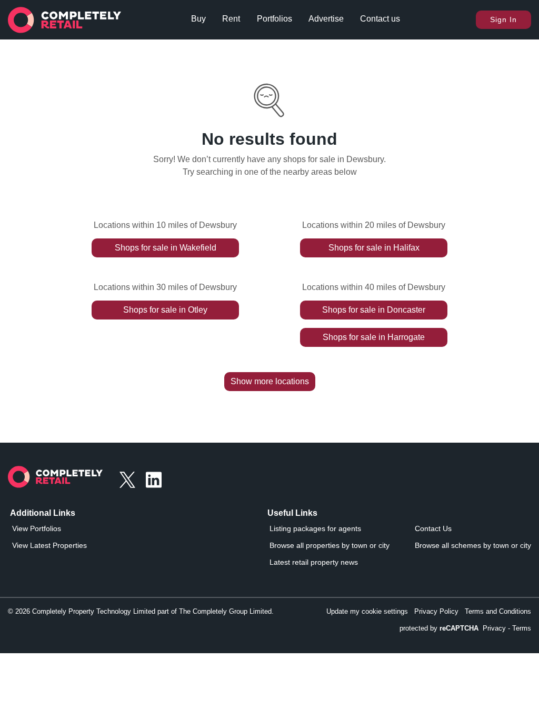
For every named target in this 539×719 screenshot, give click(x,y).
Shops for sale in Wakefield (165, 247)
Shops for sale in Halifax (374, 247)
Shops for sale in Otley (165, 309)
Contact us (380, 18)
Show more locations (270, 381)
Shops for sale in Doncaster (373, 309)
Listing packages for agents (315, 528)
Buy (198, 18)
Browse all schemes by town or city (473, 545)
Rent (231, 18)
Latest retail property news (314, 562)
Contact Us (433, 528)
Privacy (494, 628)
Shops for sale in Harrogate (374, 337)
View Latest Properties (49, 545)
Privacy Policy (436, 611)
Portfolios (274, 18)
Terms (521, 628)
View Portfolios (36, 528)
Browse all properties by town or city (330, 545)
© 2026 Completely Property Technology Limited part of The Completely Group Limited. (141, 611)
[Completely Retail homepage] (55, 480)
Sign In (503, 19)
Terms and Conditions (498, 611)
